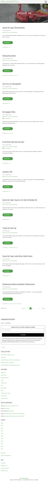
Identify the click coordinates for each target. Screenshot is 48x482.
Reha (2, 390)
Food (10, 133)
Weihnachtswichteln (9, 55)
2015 (2, 448)
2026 (2, 423)
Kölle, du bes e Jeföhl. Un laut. (7, 354)
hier (5, 323)
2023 (2, 428)
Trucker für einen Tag (9, 228)
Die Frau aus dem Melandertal (10, 32)
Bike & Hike (3, 375)
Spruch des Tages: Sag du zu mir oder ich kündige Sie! (19, 199)
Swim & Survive (4, 398)
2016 (2, 446)
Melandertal (10, 2)
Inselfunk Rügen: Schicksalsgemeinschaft (10, 365)
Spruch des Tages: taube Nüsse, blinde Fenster (17, 256)
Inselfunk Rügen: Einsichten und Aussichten (10, 359)
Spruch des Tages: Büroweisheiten (13, 27)
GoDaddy (36, 480)
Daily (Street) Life (12, 75)
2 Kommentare (7, 148)
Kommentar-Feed (5, 468)
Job (9, 47)
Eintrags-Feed (4, 465)
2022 (2, 430)
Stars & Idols (4, 395)
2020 (2, 436)
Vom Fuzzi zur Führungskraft (11, 83)
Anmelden (3, 463)
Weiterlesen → (7, 42)
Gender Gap (11, 303)
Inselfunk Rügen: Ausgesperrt (7, 362)
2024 (2, 425)
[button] (46, 1)
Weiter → (44, 308)
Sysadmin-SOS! (7, 171)
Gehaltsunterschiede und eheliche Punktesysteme (18, 284)
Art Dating (3, 357)
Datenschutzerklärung (29, 341)
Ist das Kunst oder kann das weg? (13, 141)
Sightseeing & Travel (5, 393)
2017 (2, 443)
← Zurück (23, 308)
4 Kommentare (7, 118)
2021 (2, 433)
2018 (2, 441)
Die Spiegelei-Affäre (8, 111)
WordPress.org (4, 470)
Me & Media (18, 303)
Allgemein (3, 372)
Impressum (3, 452)
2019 (2, 438)
